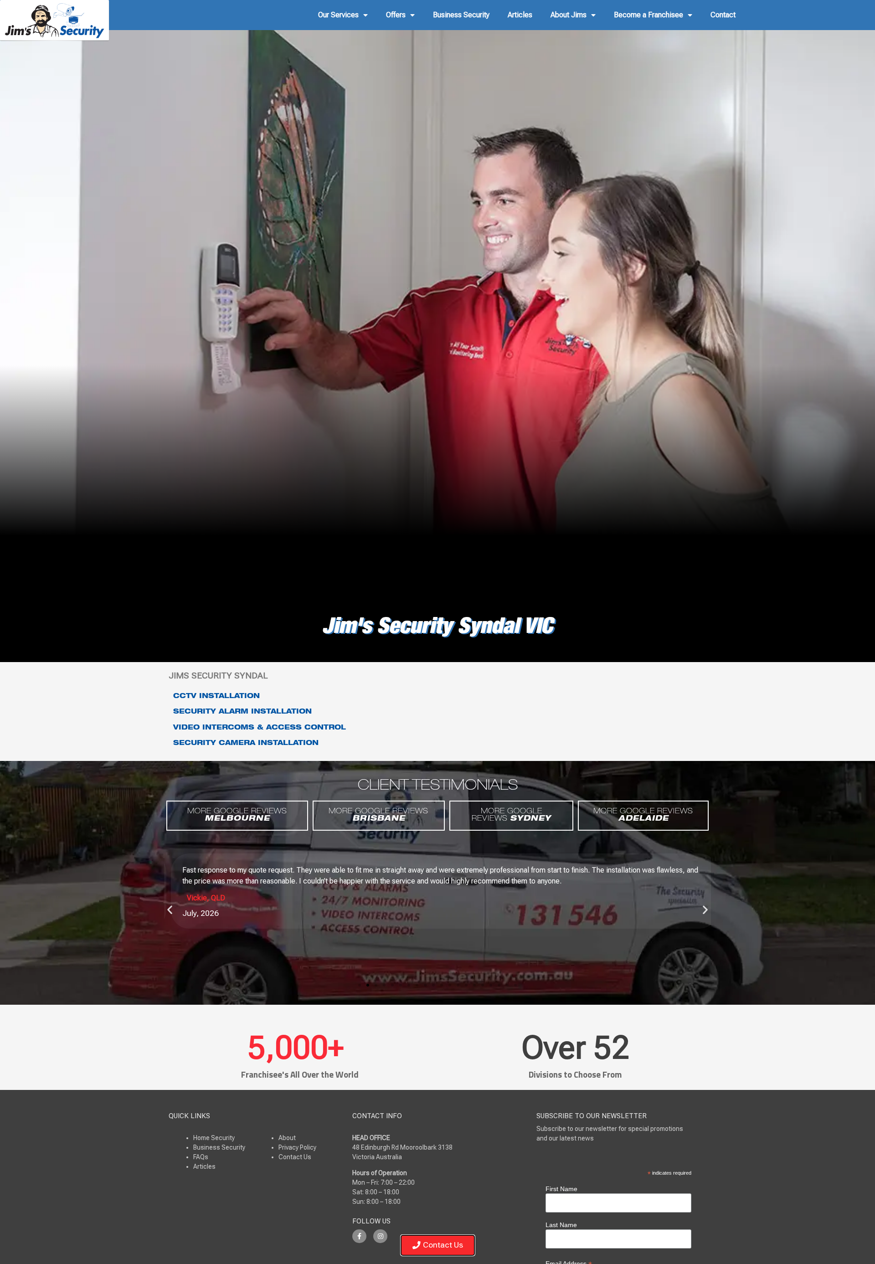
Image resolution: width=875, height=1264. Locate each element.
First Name (561, 1189)
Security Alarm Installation (242, 712)
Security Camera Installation (246, 743)
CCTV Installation (216, 697)
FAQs (200, 1157)
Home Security (214, 1137)
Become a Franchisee (648, 14)
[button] (169, 909)
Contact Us (294, 1157)
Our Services (338, 14)
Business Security (461, 14)
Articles (520, 14)
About (287, 1137)
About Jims (569, 14)
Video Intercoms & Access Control (259, 728)
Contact (723, 14)
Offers (396, 14)
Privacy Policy (297, 1147)
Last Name (561, 1225)
